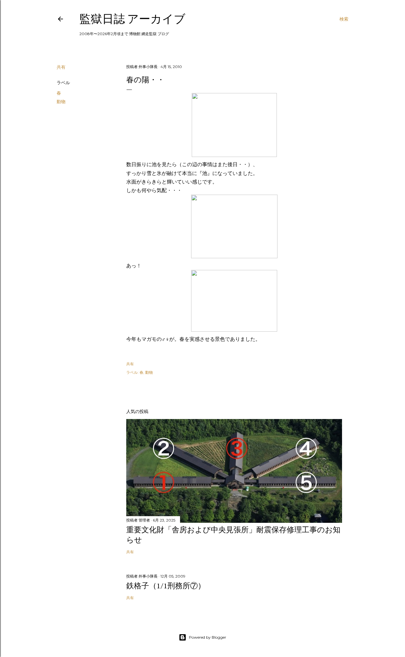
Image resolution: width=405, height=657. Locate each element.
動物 (61, 101)
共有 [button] (61, 67)
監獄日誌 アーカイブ (132, 18)
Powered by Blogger (207, 637)
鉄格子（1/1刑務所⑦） (165, 586)
